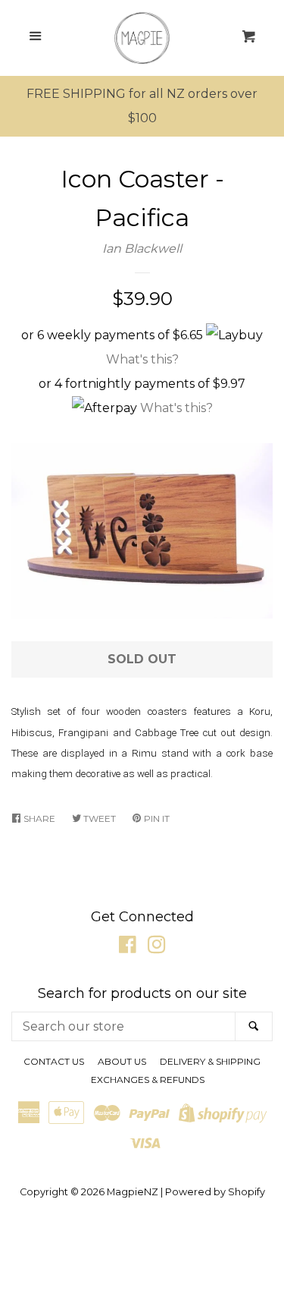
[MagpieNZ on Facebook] (127, 947)
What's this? (142, 359)
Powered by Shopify (215, 1192)
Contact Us (53, 1061)
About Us (122, 1061)
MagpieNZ (132, 1192)
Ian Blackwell (142, 248)
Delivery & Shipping (210, 1061)
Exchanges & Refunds (147, 1079)
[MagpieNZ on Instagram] (157, 947)
